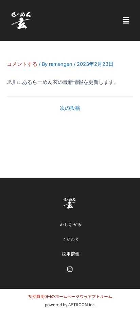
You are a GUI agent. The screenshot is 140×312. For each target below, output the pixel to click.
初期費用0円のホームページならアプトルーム (70, 296)
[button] (126, 20)
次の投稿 (70, 108)
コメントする (22, 64)
